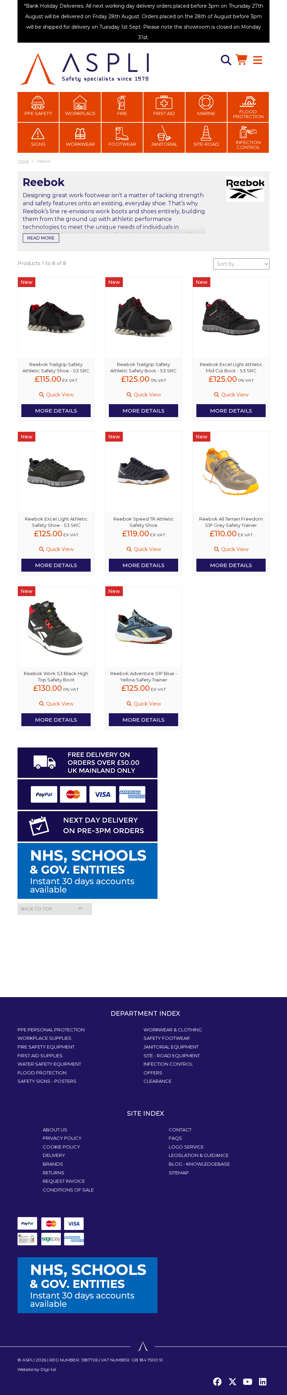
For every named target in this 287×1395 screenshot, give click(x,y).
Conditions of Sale (68, 1190)
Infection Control (248, 145)
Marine (206, 113)
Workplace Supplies (44, 1038)
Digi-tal (48, 1369)
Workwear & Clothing (173, 1029)
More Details (56, 410)
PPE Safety (38, 113)
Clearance (158, 1081)
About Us (55, 1129)
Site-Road (206, 144)
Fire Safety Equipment (46, 1047)
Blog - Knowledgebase (199, 1164)
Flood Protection (248, 114)
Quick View (59, 395)
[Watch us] (247, 1382)
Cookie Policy (61, 1147)
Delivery (54, 1155)
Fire (122, 113)
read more (41, 238)
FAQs (175, 1138)
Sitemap (179, 1172)
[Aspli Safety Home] (84, 68)
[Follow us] (232, 1382)
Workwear (80, 144)
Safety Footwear (167, 1038)
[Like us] (217, 1382)
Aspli (28, 1359)
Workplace (80, 113)
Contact (180, 1129)
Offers (153, 1072)
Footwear (122, 144)
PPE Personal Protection (51, 1029)
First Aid (164, 113)
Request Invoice (64, 1181)
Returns (53, 1172)
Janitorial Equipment (171, 1047)
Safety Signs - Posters (47, 1081)
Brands (53, 1164)
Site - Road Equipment (172, 1055)
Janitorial (164, 144)
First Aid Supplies (40, 1055)
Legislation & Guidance (199, 1155)
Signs (38, 144)
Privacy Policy (62, 1138)
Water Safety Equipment (49, 1064)
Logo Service (186, 1147)
